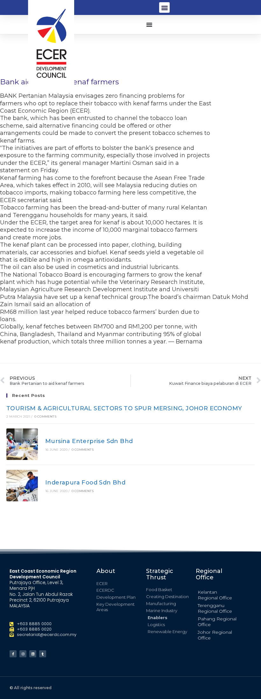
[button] (164, 7)
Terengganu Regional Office (215, 608)
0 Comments (45, 416)
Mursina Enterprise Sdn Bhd (89, 441)
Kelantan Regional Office (215, 595)
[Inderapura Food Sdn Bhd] (22, 485)
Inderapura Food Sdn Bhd (85, 482)
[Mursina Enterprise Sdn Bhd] (22, 444)
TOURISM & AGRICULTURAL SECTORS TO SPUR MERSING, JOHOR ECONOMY (124, 408)
